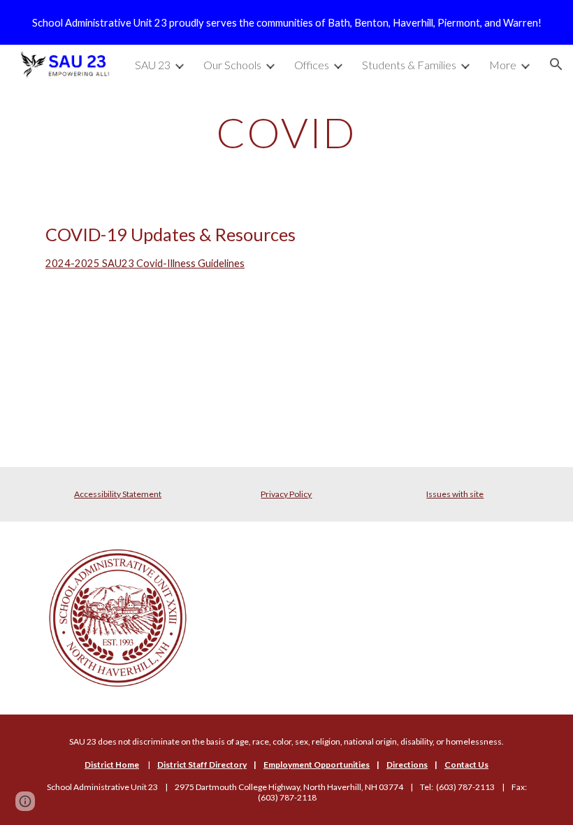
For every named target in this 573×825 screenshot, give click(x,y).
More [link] (502, 64)
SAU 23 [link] (153, 64)
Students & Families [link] (409, 64)
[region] (286, 22)
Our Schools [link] (232, 64)
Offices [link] (311, 64)
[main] (286, 132)
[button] (556, 64)
